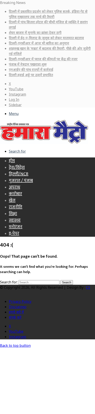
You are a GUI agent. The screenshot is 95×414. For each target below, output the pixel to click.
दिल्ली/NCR (18, 174)
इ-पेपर (14, 233)
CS (88, 287)
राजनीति (15, 207)
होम (12, 160)
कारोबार (15, 194)
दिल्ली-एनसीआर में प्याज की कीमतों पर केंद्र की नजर (43, 59)
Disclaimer (18, 306)
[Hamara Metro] (44, 142)
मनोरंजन (15, 227)
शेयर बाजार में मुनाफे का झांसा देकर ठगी (35, 32)
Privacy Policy (20, 301)
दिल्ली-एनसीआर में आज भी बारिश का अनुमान (39, 43)
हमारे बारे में (16, 312)
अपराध (14, 187)
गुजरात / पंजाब (21, 180)
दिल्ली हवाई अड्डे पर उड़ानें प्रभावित (31, 74)
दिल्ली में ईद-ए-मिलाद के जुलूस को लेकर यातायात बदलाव (46, 37)
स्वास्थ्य (15, 220)
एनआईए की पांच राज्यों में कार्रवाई (31, 69)
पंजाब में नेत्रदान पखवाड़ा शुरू (28, 64)
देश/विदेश (17, 167)
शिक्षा (13, 213)
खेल (12, 200)
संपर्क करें (15, 317)
